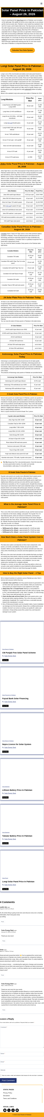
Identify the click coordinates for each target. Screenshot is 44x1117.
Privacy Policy (7, 1093)
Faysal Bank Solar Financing (15, 698)
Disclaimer (6, 1095)
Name (3, 1053)
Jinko (3, 164)
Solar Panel (20, 20)
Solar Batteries (6, 786)
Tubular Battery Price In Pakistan (17, 836)
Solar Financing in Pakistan (9, 695)
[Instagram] (13, 1110)
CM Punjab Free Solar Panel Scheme (19, 653)
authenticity (28, 89)
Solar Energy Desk (10, 656)
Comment (4, 1027)
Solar (2, 949)
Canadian (4, 233)
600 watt (9, 123)
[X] (9, 1110)
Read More (6, 660)
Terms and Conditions (10, 1098)
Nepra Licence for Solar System (16, 744)
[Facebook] (5, 1110)
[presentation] (22, 634)
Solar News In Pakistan (8, 649)
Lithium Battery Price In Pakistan (17, 790)
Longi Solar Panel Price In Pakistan (18, 882)
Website (3, 1070)
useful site (3, 907)
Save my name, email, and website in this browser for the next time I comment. (22, 1075)
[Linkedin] (17, 1110)
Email (3, 1062)
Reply (2, 921)
